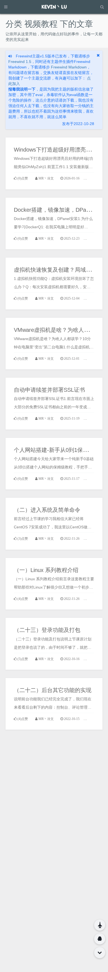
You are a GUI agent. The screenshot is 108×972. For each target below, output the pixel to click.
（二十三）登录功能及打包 (47, 630)
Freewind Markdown (69, 67)
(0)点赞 (22, 178)
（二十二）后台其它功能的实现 (52, 690)
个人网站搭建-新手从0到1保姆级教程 (59, 450)
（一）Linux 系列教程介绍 (46, 570)
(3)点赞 (22, 538)
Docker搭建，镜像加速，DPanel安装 (59, 210)
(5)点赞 (22, 659)
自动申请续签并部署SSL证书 (49, 390)
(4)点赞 (22, 598)
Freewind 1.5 (19, 61)
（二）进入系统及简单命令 (47, 510)
